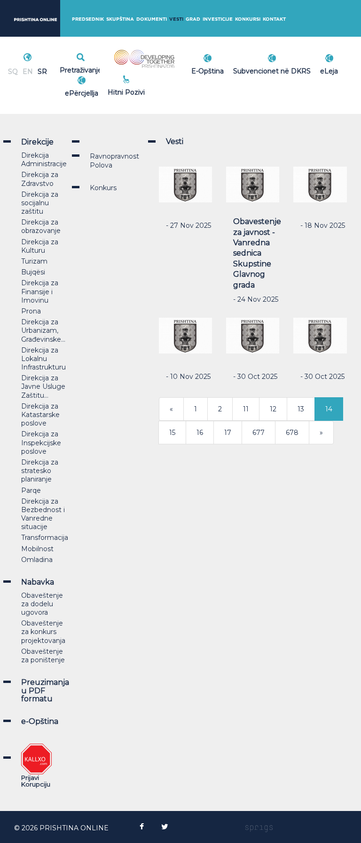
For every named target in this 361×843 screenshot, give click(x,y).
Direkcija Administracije (44, 159)
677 (258, 432)
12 (273, 409)
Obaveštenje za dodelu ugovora (42, 604)
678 (292, 432)
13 (301, 409)
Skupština (120, 19)
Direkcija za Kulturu (39, 246)
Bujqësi (33, 272)
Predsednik (88, 19)
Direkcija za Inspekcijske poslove (41, 442)
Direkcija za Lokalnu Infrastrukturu (43, 358)
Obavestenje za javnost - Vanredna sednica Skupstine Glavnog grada (257, 253)
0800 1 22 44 (159, 91)
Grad (193, 19)
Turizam (34, 261)
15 (172, 432)
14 (328, 409)
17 (227, 432)
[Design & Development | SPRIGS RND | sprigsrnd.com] (259, 828)
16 (199, 432)
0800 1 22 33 (159, 80)
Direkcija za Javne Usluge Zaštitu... (43, 386)
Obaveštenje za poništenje (43, 655)
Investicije (218, 19)
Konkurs (103, 188)
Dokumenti (151, 19)
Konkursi (247, 19)
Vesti (176, 19)
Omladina (37, 559)
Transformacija (44, 537)
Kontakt (274, 19)
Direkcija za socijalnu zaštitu (39, 203)
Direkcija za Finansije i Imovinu (39, 291)
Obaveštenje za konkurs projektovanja (43, 631)
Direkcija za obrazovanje (41, 226)
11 (246, 409)
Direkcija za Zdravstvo (39, 178)
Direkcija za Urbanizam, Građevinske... (43, 330)
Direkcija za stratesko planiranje (39, 470)
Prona (31, 311)
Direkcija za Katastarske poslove (40, 414)
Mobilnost (37, 549)
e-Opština (39, 721)
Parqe (31, 490)
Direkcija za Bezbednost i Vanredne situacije (43, 514)
